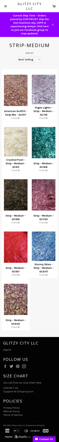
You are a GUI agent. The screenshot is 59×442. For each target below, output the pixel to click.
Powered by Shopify (35, 425)
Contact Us (45, 439)
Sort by (29, 53)
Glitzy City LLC (30, 6)
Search (7, 349)
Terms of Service (13, 414)
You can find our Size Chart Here (22, 382)
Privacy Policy (11, 407)
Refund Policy (11, 411)
